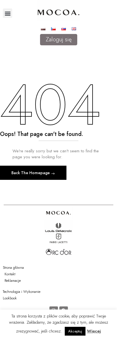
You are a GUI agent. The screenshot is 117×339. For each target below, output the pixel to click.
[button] (7, 13)
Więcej (94, 331)
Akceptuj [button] (75, 331)
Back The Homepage (31, 173)
